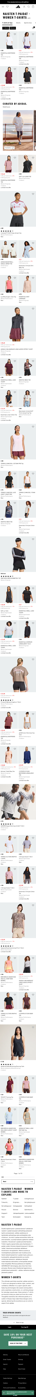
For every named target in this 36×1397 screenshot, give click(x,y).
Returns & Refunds (23, 1354)
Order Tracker (7, 1359)
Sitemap (20, 1359)
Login (9, 1327)
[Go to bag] (33, 6)
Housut (3, 1209)
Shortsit (15, 1209)
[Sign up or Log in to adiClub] (24, 6)
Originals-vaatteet (16, 1203)
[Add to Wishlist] (14, 34)
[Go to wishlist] (7, 6)
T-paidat (15, 1199)
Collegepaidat (17, 1206)
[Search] (28, 6)
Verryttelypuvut (6, 1206)
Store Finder (21, 1369)
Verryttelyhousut (29, 1202)
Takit (3, 1217)
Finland (21, 1394)
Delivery (5, 1354)
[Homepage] (18, 7)
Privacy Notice (22, 1383)
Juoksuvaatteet (29, 1213)
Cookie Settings (7, 1378)
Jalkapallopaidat (18, 1213)
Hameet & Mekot (27, 1217)
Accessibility (21, 1388)
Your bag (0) (24, 1327)
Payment (20, 1364)
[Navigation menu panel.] (3, 6)
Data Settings (22, 1378)
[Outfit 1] (18, 130)
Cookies (5, 1383)
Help (4, 1369)
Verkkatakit (16, 1217)
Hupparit (4, 1213)
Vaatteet (4, 1199)
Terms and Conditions (9, 1388)
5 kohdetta (8, 148)
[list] (18, 23)
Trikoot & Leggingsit (4, 1203)
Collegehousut (29, 1199)
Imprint (5, 1364)
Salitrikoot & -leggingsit (29, 1210)
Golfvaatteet (28, 1206)
